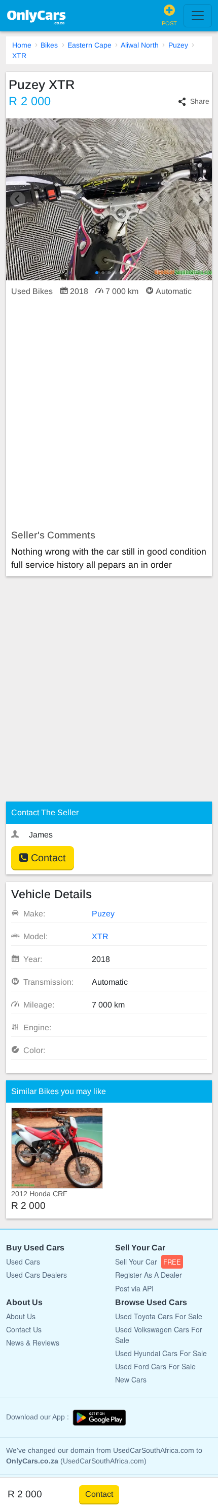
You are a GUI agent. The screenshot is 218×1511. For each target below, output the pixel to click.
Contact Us (24, 1329)
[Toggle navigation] (198, 15)
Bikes (49, 45)
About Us (20, 1316)
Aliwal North (140, 45)
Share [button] (199, 101)
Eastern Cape (89, 45)
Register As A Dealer (148, 1275)
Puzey (178, 45)
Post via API (134, 1288)
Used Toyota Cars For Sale (158, 1316)
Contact (47, 857)
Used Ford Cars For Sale (155, 1366)
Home (21, 45)
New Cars (131, 1379)
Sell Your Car (148, 1261)
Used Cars (23, 1261)
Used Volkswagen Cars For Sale (158, 1334)
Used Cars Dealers (36, 1275)
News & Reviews (32, 1342)
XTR (19, 56)
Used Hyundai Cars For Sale (161, 1353)
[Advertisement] (109, 413)
